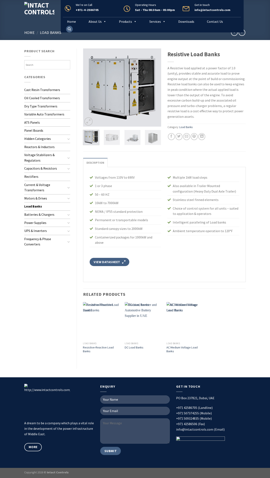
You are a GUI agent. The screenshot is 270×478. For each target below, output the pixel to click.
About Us (95, 21)
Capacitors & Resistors (40, 168)
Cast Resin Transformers (42, 90)
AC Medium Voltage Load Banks (182, 349)
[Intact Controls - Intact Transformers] (39, 13)
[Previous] (90, 87)
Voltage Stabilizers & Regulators (39, 157)
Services (155, 21)
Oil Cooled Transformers (42, 98)
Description (95, 162)
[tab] (95, 162)
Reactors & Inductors (39, 147)
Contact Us (215, 21)
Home (71, 21)
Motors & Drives (35, 198)
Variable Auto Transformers (44, 114)
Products (125, 21)
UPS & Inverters (35, 231)
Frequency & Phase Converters (37, 241)
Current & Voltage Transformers (37, 187)
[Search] (69, 29)
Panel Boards (33, 130)
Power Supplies (35, 223)
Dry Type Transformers (40, 106)
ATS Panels (32, 122)
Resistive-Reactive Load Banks (98, 349)
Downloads (186, 21)
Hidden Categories (37, 139)
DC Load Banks (134, 347)
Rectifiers (31, 176)
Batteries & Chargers (39, 214)
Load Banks (50, 32)
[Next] (154, 87)
